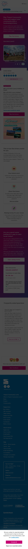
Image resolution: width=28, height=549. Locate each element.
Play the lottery (14, 36)
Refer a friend (7, 424)
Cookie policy (7, 403)
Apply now (6, 430)
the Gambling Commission (12, 522)
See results (14, 79)
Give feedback (14, 368)
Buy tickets (6, 409)
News (4, 399)
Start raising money (14, 259)
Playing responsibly (8, 457)
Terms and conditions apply (11, 110)
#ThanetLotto (7, 389)
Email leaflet (6, 434)
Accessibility (6, 452)
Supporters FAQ (7, 415)
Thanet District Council (11, 520)
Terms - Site (6, 446)
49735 (5, 527)
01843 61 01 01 (9, 472)
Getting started (7, 438)
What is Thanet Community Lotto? (12, 397)
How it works (6, 417)
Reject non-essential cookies (14, 546)
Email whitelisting (8, 450)
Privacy (5, 401)
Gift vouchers (7, 411)
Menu (25, 4)
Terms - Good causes (9, 444)
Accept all (14, 542)
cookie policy (15, 537)
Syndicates (6, 422)
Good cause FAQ (8, 436)
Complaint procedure (9, 455)
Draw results (6, 419)
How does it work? (8, 41)
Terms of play (7, 448)
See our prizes (14, 201)
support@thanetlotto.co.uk (13, 477)
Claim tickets (6, 413)
